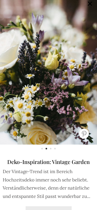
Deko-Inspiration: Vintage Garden (48, 161)
